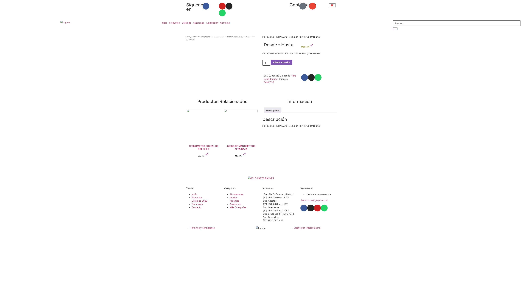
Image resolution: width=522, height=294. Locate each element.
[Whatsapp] (222, 13)
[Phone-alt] (302, 6)
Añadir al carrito (281, 62)
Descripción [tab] (272, 110)
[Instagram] (229, 6)
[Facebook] (206, 6)
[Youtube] (222, 6)
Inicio (164, 22)
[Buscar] (395, 28)
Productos (174, 22)
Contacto (225, 22)
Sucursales (198, 22)
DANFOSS (269, 82)
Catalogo (186, 22)
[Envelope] (312, 6)
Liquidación (212, 22)
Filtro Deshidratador (201, 37)
